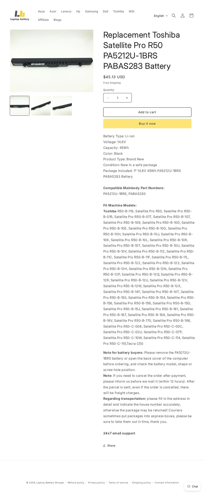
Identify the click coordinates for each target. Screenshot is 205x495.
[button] (173, 15)
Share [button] (111, 445)
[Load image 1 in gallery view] (19, 105)
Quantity (108, 89)
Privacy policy (96, 482)
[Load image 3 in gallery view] (62, 105)
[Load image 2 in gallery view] (40, 105)
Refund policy (76, 482)
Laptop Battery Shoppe (50, 482)
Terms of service (118, 482)
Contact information (167, 482)
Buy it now (147, 123)
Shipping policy (141, 482)
